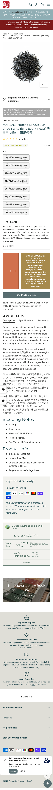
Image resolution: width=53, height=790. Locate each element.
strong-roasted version (19, 343)
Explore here (26, 595)
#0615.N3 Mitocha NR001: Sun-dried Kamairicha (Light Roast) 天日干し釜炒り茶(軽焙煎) (26, 37)
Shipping (20, 238)
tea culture (36, 682)
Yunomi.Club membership (17, 25)
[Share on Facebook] (17, 316)
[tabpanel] (26, 399)
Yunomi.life (13, 781)
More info (26, 562)
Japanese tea (23, 682)
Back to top (26, 697)
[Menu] (49, 5)
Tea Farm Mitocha (16, 34)
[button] (43, 5)
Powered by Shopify (25, 781)
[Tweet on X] (12, 316)
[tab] (9, 320)
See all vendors (26, 648)
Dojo (33, 684)
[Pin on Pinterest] (23, 316)
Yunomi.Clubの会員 (19, 12)
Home (5, 34)
